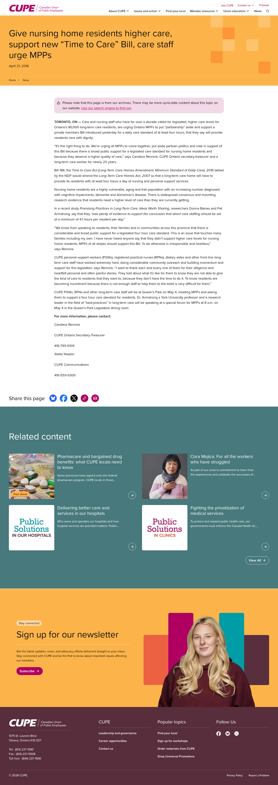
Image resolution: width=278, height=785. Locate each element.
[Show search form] (267, 10)
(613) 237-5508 (25, 754)
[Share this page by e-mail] (95, 398)
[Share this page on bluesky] (53, 398)
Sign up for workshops (173, 741)
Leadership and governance (118, 733)
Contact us (106, 748)
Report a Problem (259, 775)
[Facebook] (218, 733)
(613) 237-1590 (24, 749)
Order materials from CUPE (176, 748)
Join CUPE (227, 5)
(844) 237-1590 (31, 758)
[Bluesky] (227, 733)
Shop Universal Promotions (176, 756)
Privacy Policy (235, 775)
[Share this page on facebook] (63, 398)
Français (264, 5)
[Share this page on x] (74, 398)
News (258, 11)
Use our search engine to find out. (106, 108)
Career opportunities (113, 741)
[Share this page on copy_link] (84, 398)
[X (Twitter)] (236, 733)
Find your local (176, 11)
